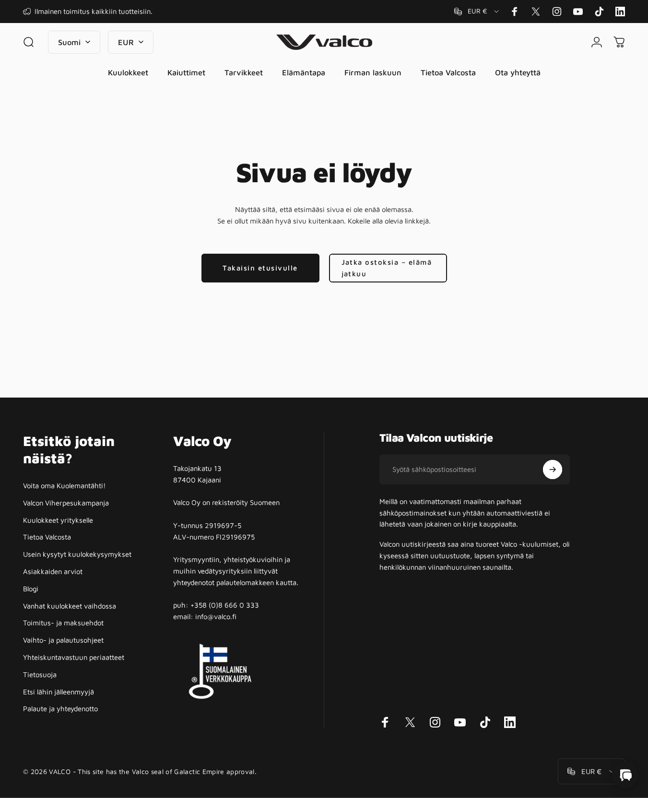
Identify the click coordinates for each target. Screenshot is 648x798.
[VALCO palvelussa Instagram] (557, 11)
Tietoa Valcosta (47, 537)
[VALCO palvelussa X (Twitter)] (536, 11)
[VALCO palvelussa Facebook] (514, 11)
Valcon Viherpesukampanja (66, 503)
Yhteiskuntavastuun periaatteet (73, 657)
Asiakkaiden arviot (52, 571)
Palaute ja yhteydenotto (60, 708)
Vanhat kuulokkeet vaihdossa (69, 606)
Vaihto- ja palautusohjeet (63, 640)
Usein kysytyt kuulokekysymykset (77, 554)
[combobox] (477, 11)
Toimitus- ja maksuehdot (63, 623)
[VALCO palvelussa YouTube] (578, 11)
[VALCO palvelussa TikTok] (599, 11)
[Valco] (625, 775)
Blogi (30, 589)
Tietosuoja (40, 674)
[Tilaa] (552, 469)
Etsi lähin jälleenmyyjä (58, 692)
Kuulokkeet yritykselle (58, 520)
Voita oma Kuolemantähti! (64, 485)
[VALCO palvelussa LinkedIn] (620, 11)
